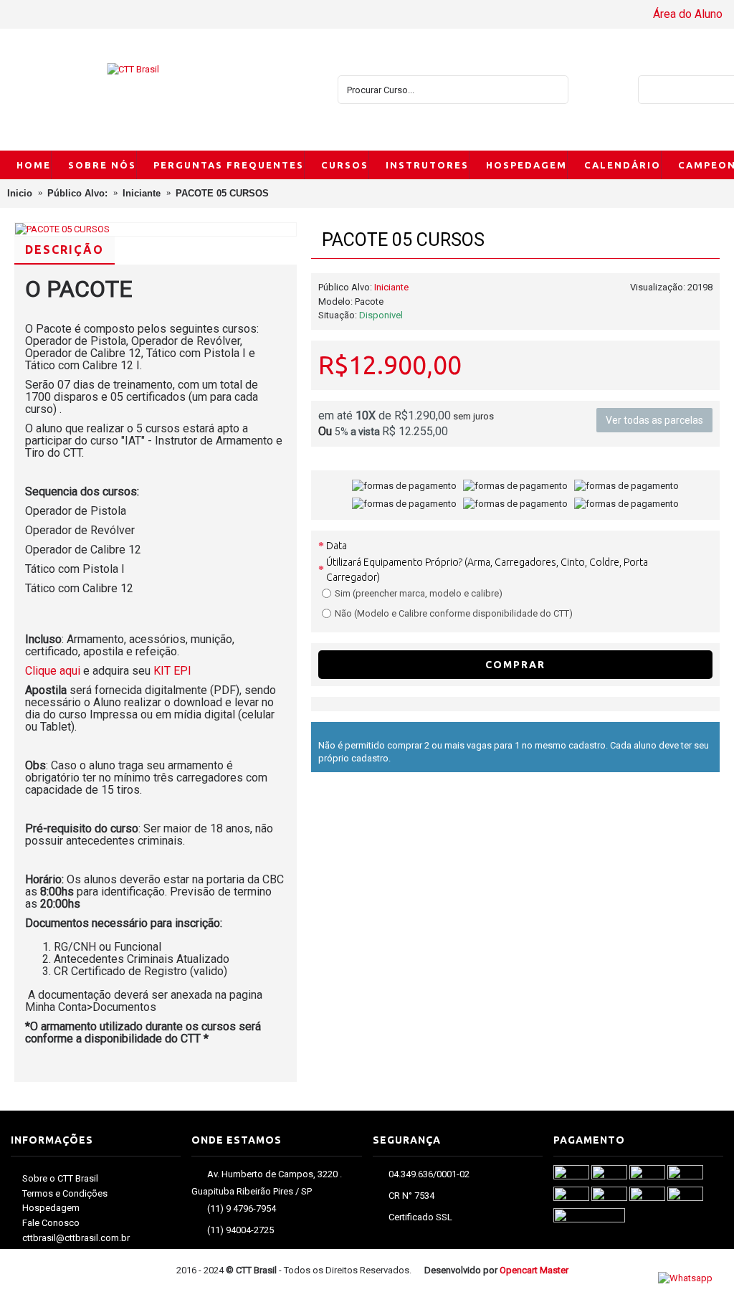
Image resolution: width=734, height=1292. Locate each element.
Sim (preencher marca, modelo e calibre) (418, 593)
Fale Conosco (51, 1222)
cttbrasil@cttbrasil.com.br (76, 1237)
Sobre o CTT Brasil (60, 1178)
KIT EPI (172, 671)
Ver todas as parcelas (654, 420)
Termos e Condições (65, 1193)
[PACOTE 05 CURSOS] (155, 229)
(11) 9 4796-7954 (241, 1209)
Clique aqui (54, 671)
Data (336, 545)
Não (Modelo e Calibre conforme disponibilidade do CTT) (454, 613)
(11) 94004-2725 (240, 1230)
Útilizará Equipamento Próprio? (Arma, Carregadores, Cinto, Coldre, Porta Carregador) (487, 569)
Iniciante (391, 287)
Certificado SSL (420, 1217)
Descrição (64, 249)
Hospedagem (51, 1207)
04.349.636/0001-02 (429, 1174)
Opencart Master (534, 1270)
